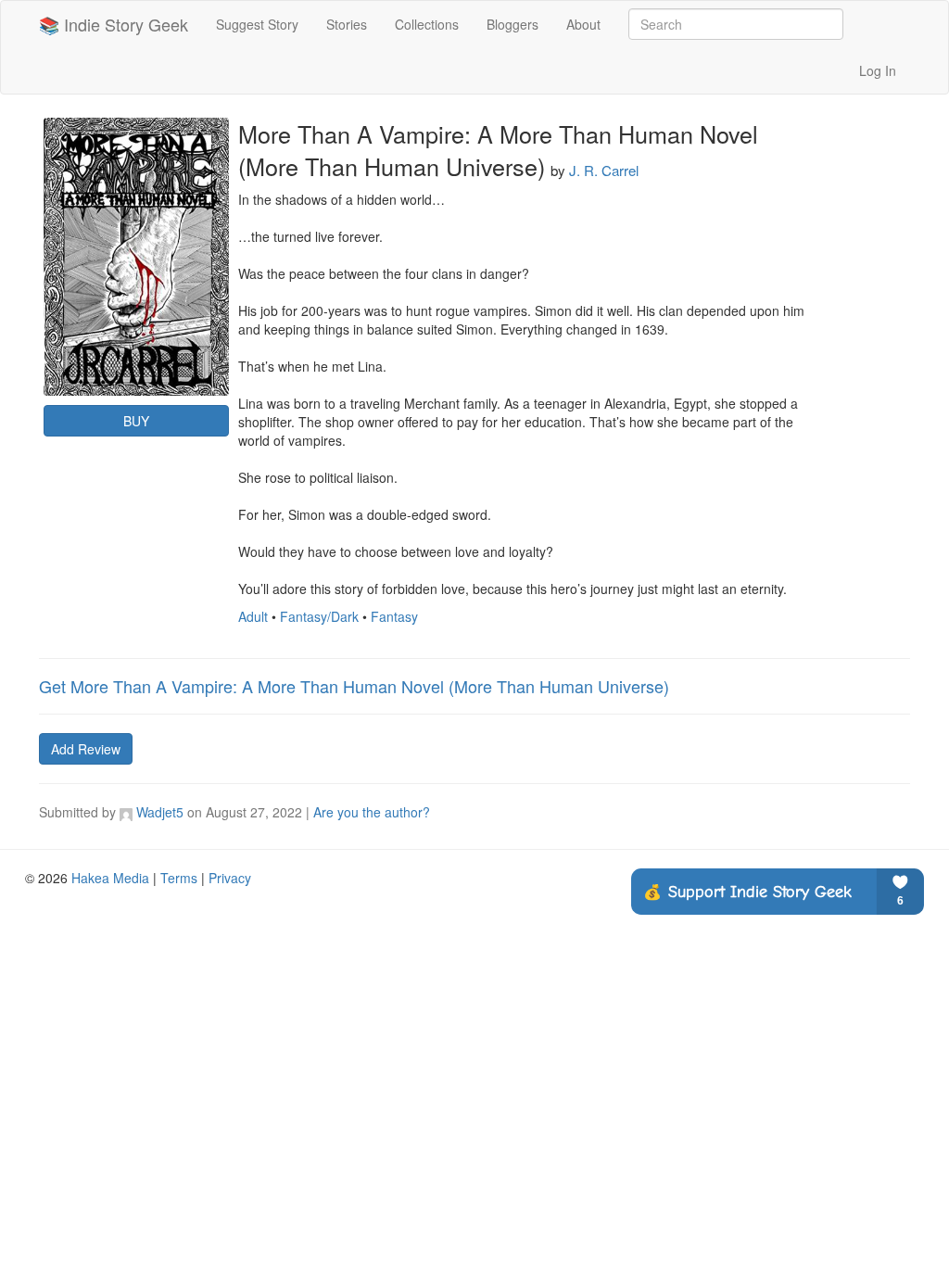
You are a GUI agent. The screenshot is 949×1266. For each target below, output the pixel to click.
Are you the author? (371, 812)
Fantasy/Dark (319, 616)
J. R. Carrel (604, 170)
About (583, 24)
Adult (253, 616)
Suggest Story (257, 24)
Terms (178, 877)
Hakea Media (110, 877)
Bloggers (512, 24)
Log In (877, 70)
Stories (346, 24)
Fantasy (394, 616)
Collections (427, 24)
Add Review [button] (85, 749)
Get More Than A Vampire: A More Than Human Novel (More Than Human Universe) (354, 686)
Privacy (230, 877)
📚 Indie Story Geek (113, 24)
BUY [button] (136, 420)
